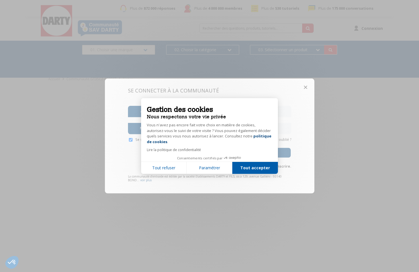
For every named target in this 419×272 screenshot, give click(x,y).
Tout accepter (255, 167)
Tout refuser (163, 167)
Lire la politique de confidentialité (174, 149)
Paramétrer (209, 167)
